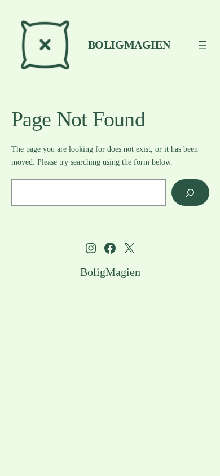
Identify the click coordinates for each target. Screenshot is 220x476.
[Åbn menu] (202, 45)
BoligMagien (129, 44)
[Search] (190, 192)
